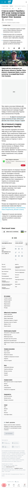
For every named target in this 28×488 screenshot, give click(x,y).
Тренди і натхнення (8, 400)
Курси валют (7, 352)
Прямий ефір (7, 301)
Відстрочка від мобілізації (10, 340)
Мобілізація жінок (8, 336)
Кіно (5, 365)
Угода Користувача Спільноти (19, 267)
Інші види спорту (8, 414)
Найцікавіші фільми (9, 367)
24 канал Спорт (5, 6)
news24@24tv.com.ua (7, 243)
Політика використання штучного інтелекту (7, 285)
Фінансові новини (8, 354)
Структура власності (19, 279)
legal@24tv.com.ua (18, 468)
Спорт (5, 405)
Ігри (16, 286)
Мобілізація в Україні (10, 331)
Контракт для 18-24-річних (10, 338)
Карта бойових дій (8, 316)
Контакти (17, 274)
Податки (6, 358)
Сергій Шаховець (9, 19)
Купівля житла (7, 398)
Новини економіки (9, 349)
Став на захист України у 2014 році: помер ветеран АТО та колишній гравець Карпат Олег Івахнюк (20, 6)
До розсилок (9, 433)
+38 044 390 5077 (19, 243)
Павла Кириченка (7, 209)
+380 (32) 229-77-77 (10, 466)
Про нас (3, 264)
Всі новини (7, 296)
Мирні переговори (8, 318)
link (15, 249)
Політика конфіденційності (6, 281)
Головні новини (8, 298)
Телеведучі (4, 273)
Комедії (6, 373)
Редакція (4, 266)
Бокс (5, 406)
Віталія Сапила (19, 209)
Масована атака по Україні (10, 322)
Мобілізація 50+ (7, 334)
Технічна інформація (19, 272)
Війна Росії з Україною (10, 312)
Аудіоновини (7, 305)
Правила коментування (20, 270)
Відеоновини (7, 303)
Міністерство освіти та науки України (13, 381)
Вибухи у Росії (7, 324)
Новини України (8, 300)
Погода (5, 307)
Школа (5, 383)
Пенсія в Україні (8, 360)
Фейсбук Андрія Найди (13, 22)
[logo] (9, 2)
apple (16, 443)
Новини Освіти (8, 380)
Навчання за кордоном (9, 389)
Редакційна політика (6, 269)
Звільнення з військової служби (11, 332)
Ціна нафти (6, 350)
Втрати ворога (7, 326)
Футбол (11, 6)
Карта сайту (17, 284)
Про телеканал (5, 271)
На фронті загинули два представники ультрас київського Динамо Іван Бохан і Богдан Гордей (14, 118)
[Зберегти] (24, 48)
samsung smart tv (16, 447)
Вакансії (17, 277)
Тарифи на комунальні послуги (11, 356)
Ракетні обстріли (8, 314)
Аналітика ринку (8, 396)
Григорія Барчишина (8, 207)
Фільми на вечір (8, 371)
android (6, 443)
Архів (16, 281)
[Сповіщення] (26, 2)
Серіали (6, 375)
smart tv (6, 447)
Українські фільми (8, 369)
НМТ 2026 (6, 385)
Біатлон (6, 412)
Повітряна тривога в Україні (10, 320)
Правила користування (7, 278)
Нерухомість (7, 394)
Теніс (5, 410)
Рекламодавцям (5, 276)
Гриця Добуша (20, 207)
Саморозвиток (7, 387)
